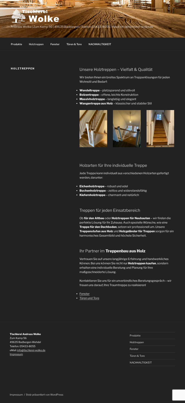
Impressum (16, 354)
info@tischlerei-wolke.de (31, 350)
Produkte (16, 44)
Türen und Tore (89, 298)
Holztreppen (36, 44)
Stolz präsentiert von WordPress (44, 394)
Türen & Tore (74, 44)
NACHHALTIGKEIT (100, 44)
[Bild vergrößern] (102, 115)
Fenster (55, 44)
